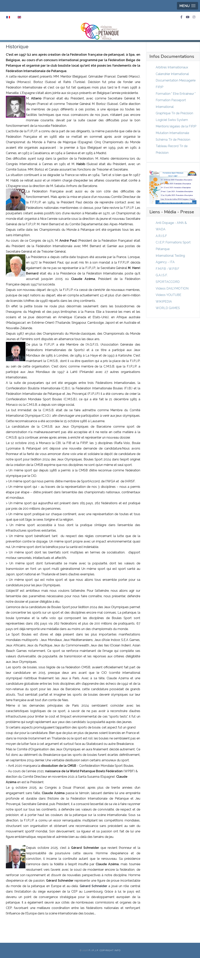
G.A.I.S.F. (162, 275)
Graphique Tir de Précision (174, 113)
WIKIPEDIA (164, 301)
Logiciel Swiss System (172, 120)
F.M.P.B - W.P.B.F (167, 269)
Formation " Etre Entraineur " (176, 94)
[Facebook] (181, 17)
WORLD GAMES (168, 308)
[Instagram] (194, 17)
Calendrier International (172, 74)
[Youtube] (188, 17)
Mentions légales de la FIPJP (176, 126)
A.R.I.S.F (161, 236)
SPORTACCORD (168, 282)
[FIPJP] (100, 31)
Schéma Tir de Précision (173, 139)
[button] (187, 6)
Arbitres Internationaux (172, 67)
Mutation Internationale (172, 133)
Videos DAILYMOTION (172, 288)
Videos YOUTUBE (168, 295)
